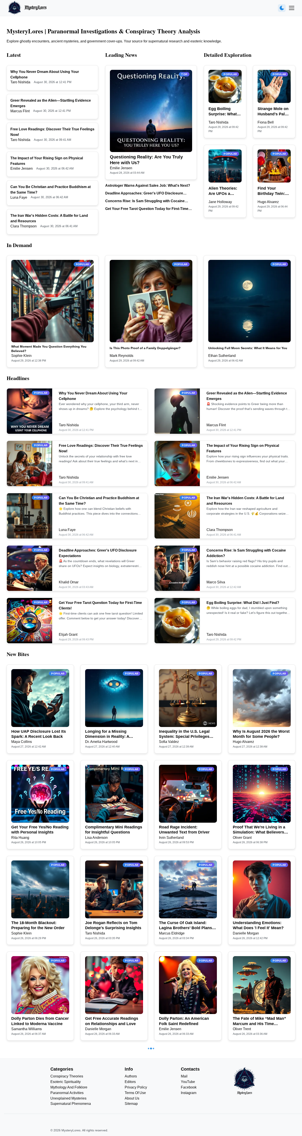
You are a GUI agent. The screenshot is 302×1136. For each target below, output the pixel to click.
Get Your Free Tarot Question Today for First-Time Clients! (146, 209)
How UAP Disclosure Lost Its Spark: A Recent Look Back (38, 734)
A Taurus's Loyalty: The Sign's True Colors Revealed (187, 1116)
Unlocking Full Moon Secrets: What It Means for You (247, 348)
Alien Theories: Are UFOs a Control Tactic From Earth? (222, 191)
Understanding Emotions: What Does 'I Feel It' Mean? (258, 925)
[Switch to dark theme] (282, 8)
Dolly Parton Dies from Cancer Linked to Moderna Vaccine (40, 1021)
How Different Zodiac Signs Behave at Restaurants (259, 1116)
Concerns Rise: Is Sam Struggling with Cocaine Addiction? (145, 201)
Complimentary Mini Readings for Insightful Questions (113, 829)
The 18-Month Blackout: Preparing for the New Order (38, 925)
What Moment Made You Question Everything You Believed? (48, 349)
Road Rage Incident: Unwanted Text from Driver (184, 829)
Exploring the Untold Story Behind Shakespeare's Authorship (36, 1117)
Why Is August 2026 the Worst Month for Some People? (261, 734)
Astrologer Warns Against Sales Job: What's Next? (147, 185)
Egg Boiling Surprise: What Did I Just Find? (223, 112)
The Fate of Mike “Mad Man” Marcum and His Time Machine (259, 1021)
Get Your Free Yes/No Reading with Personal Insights (40, 829)
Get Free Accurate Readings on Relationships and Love (111, 1021)
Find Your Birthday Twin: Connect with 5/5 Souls (273, 191)
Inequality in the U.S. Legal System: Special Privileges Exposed (184, 734)
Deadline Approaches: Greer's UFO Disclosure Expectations (144, 193)
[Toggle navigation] (291, 8)
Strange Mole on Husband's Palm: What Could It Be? (274, 112)
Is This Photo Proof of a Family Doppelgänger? (145, 348)
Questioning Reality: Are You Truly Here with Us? (146, 159)
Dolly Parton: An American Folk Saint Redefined (184, 1021)
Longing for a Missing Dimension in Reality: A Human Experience (107, 734)
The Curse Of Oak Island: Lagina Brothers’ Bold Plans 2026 (185, 926)
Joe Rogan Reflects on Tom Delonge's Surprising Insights (113, 925)
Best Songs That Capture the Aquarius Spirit (112, 1116)
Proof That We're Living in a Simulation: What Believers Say (259, 830)
